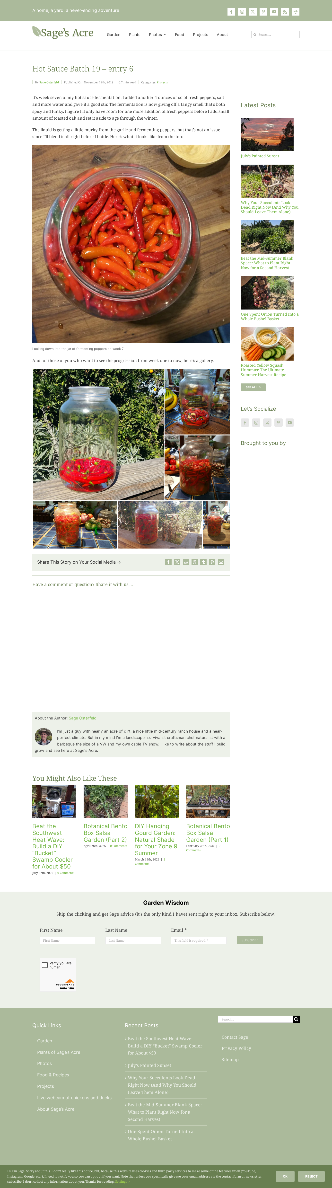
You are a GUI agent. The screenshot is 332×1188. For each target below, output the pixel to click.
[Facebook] (168, 562)
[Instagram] (256, 422)
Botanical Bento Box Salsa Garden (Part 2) (105, 833)
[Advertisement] (270, 540)
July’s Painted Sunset (260, 156)
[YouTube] (290, 422)
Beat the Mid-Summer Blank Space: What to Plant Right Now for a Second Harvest (267, 263)
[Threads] (194, 562)
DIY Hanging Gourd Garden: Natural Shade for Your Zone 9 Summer (156, 839)
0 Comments (65, 873)
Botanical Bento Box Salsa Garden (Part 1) (208, 833)
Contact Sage (235, 1037)
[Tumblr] (203, 562)
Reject (311, 1176)
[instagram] (242, 12)
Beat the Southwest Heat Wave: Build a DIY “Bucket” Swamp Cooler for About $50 (52, 846)
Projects (162, 82)
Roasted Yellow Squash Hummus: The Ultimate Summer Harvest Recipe (263, 370)
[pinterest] (263, 12)
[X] (177, 562)
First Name (51, 930)
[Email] (221, 562)
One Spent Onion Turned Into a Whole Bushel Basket (270, 316)
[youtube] (274, 12)
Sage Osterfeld (49, 82)
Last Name (116, 930)
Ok (285, 1176)
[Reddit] (186, 562)
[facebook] (231, 12)
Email (179, 930)
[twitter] (253, 12)
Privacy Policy (236, 1048)
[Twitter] (267, 422)
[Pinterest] (212, 562)
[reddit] (295, 12)
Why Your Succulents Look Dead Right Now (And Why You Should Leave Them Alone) (269, 207)
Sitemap (230, 1059)
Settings (121, 1181)
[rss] (285, 12)
